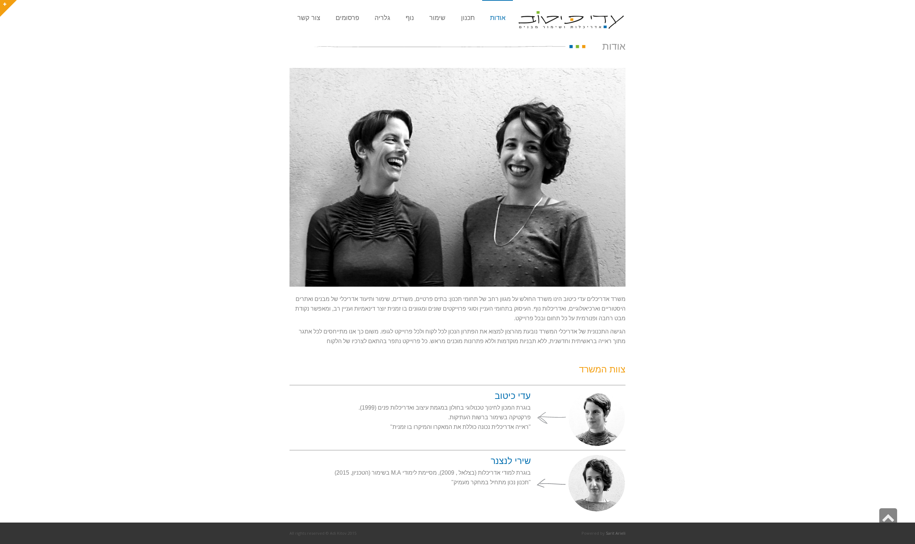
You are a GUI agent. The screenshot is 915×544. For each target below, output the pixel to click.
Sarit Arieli (615, 533)
